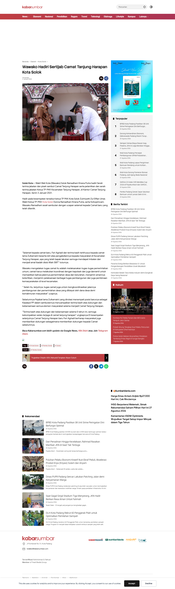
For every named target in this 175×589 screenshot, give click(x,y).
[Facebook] (91, 366)
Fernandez (25, 77)
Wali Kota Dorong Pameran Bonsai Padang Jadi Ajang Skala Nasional (133, 173)
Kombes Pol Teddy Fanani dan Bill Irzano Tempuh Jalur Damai (129, 319)
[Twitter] (96, 366)
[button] (144, 7)
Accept (131, 583)
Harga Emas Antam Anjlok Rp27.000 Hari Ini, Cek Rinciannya (130, 398)
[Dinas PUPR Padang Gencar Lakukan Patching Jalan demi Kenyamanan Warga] (33, 482)
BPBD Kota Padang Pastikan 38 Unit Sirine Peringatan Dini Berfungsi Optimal (134, 125)
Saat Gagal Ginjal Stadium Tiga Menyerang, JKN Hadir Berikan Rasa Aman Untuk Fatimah (130, 247)
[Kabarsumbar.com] (32, 7)
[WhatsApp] (106, 366)
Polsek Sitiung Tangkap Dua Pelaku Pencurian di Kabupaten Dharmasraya (131, 328)
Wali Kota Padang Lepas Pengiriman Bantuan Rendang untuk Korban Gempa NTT (134, 164)
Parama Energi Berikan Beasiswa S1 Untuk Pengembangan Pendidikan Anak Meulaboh (128, 265)
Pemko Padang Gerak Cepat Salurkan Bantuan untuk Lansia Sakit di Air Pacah (135, 193)
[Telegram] (101, 366)
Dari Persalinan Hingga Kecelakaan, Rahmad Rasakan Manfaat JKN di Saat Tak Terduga (128, 219)
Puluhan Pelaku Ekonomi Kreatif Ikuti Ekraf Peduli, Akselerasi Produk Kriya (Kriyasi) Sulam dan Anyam (131, 228)
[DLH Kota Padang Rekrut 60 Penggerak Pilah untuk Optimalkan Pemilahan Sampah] (33, 518)
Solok (58, 346)
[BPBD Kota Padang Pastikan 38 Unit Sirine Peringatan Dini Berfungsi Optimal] (33, 427)
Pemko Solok (47, 346)
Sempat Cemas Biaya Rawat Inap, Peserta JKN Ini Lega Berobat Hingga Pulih (134, 144)
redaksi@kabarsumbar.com (37, 549)
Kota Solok (47, 202)
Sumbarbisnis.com (125, 390)
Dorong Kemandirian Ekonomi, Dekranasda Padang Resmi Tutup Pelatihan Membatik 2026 (133, 134)
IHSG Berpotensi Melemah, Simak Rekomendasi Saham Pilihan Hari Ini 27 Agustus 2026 (131, 407)
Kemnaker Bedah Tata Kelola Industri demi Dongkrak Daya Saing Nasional (132, 274)
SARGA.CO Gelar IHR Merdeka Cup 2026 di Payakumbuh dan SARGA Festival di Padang (133, 183)
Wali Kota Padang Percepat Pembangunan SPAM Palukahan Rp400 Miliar (133, 154)
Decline (148, 583)
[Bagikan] (106, 78)
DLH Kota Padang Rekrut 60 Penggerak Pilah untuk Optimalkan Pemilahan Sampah (131, 256)
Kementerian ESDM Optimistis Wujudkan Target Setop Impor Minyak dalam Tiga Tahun (131, 419)
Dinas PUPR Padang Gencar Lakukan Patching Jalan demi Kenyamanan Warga (129, 237)
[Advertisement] (87, 40)
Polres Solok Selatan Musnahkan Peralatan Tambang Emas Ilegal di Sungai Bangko (130, 337)
